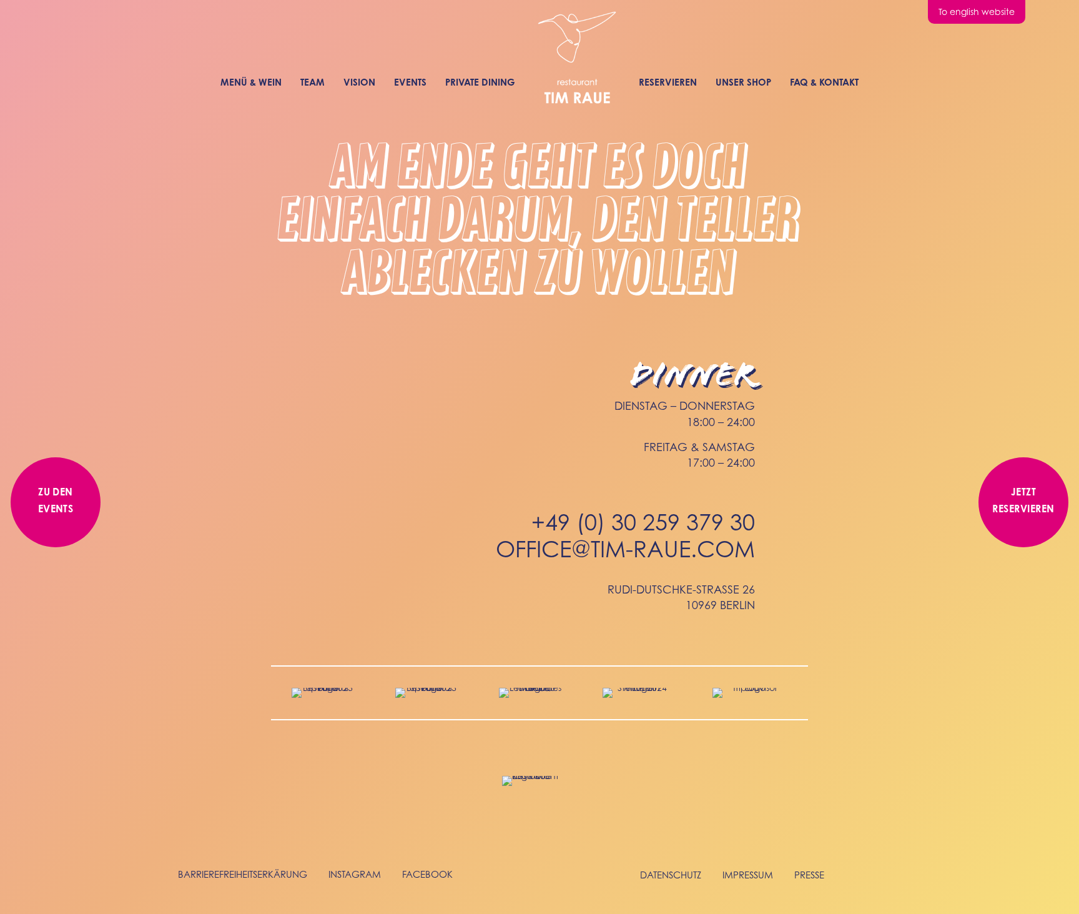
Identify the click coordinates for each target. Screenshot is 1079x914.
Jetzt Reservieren (1023, 500)
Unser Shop (743, 82)
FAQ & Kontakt (824, 82)
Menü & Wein (251, 82)
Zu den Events (56, 500)
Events (410, 82)
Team (312, 82)
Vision (359, 82)
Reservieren (668, 82)
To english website (977, 11)
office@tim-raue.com (625, 548)
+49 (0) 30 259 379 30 (643, 522)
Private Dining (480, 82)
